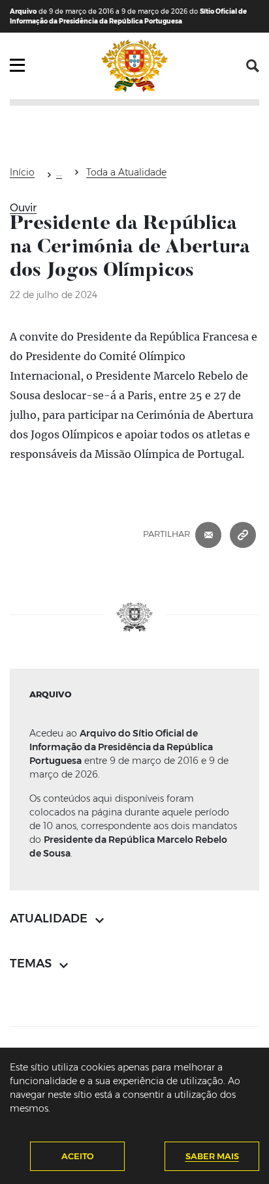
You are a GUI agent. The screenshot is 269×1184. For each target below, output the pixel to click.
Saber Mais (212, 1156)
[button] (252, 65)
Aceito (77, 1156)
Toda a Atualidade (126, 172)
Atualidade (59, 174)
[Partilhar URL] (243, 533)
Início (22, 172)
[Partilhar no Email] (208, 533)
